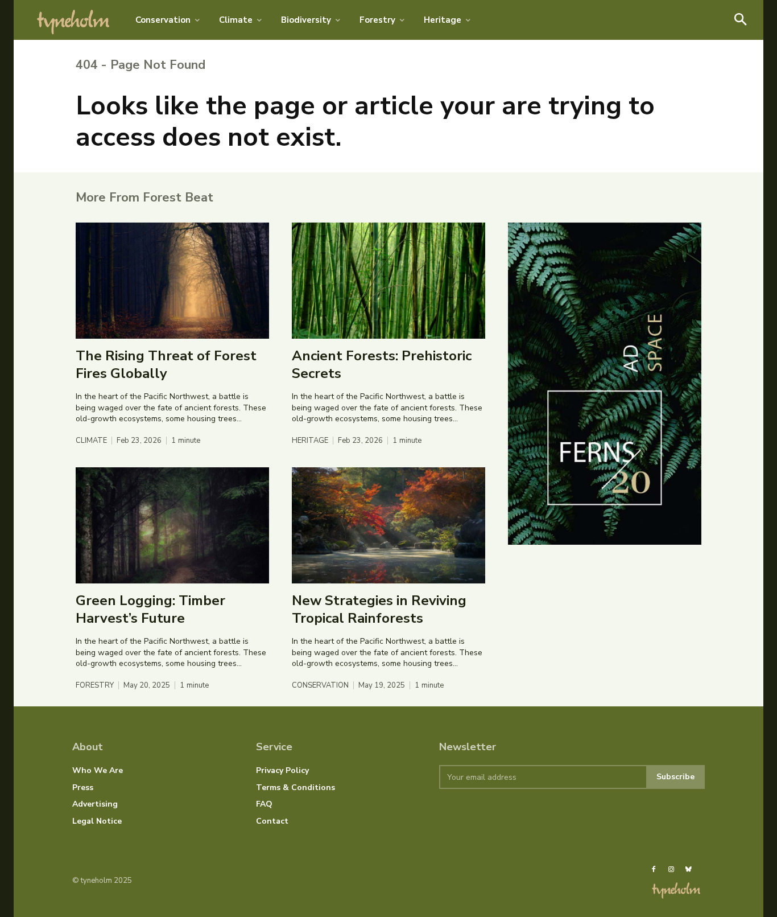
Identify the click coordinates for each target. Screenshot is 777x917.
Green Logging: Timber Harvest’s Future (150, 609)
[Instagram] (670, 869)
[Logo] (73, 19)
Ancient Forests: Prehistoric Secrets (382, 365)
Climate (91, 441)
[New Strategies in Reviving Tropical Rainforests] (388, 525)
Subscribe (675, 776)
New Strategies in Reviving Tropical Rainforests (379, 609)
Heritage (310, 441)
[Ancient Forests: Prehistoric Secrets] (388, 281)
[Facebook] (653, 869)
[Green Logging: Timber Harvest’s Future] (172, 525)
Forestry (95, 685)
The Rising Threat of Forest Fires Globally (166, 365)
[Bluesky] (688, 869)
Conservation (320, 685)
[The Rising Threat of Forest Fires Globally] (172, 281)
